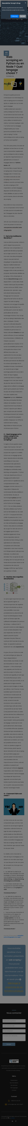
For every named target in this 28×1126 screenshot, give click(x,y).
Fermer (22, 16)
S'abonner (15, 16)
